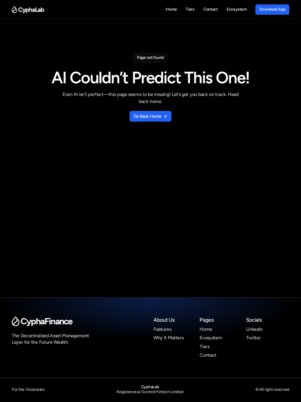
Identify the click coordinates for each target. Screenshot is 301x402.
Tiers (204, 346)
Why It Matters (168, 337)
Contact (208, 355)
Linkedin (254, 329)
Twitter (253, 337)
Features (162, 329)
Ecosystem (211, 337)
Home (206, 329)
